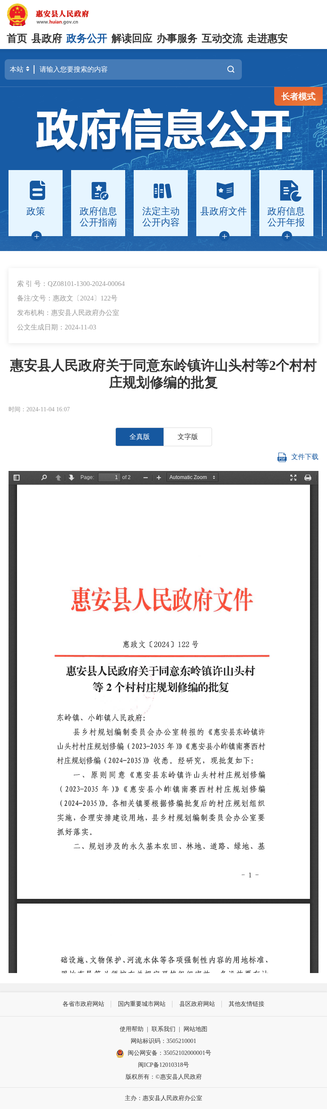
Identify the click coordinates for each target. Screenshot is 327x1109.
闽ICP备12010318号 (163, 1065)
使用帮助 (131, 1029)
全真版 (139, 436)
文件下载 (304, 456)
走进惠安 (267, 38)
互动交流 (222, 38)
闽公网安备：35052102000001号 (169, 1053)
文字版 (188, 436)
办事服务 (177, 38)
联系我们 (163, 1029)
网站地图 (195, 1029)
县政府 (47, 38)
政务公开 (86, 38)
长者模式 (298, 96)
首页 (17, 38)
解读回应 (132, 38)
